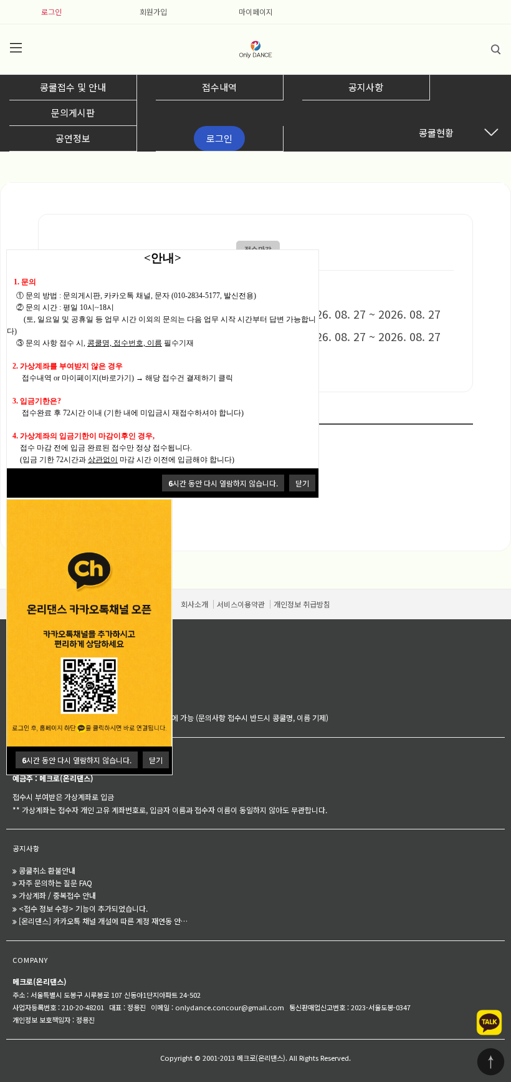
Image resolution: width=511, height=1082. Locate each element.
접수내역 (219, 87)
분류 (15, 48)
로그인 (51, 11)
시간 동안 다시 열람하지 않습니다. (223, 483)
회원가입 (153, 11)
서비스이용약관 (241, 604)
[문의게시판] (30, 676)
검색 (495, 49)
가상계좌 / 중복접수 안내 (57, 895)
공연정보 (72, 138)
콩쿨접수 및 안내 (73, 87)
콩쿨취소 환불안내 (47, 870)
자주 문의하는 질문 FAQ (55, 882)
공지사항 (365, 87)
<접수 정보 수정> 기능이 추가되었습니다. (83, 908)
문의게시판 (73, 112)
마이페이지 (256, 11)
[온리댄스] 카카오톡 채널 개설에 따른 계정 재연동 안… (103, 920)
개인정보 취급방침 (302, 604)
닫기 (302, 483)
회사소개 (194, 604)
